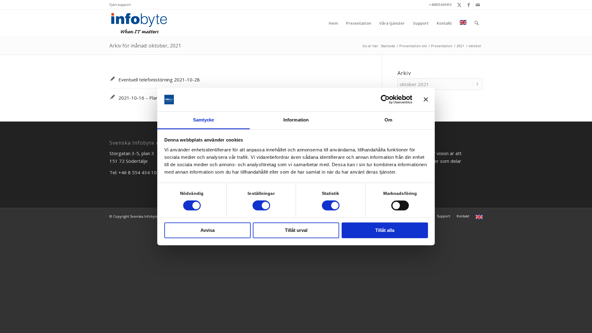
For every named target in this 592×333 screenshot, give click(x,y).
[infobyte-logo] (139, 23)
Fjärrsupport (120, 4)
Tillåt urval (296, 230)
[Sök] (477, 23)
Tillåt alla (384, 230)
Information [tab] (296, 119)
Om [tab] (388, 119)
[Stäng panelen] (426, 99)
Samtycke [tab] (203, 119)
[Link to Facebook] (468, 4)
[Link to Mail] (478, 4)
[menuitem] (120, 4)
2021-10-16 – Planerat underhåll (152, 98)
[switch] (261, 206)
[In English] (463, 23)
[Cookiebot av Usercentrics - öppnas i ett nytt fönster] (385, 99)
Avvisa (207, 230)
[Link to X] (459, 4)
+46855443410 (440, 4)
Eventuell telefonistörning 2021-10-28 (159, 79)
